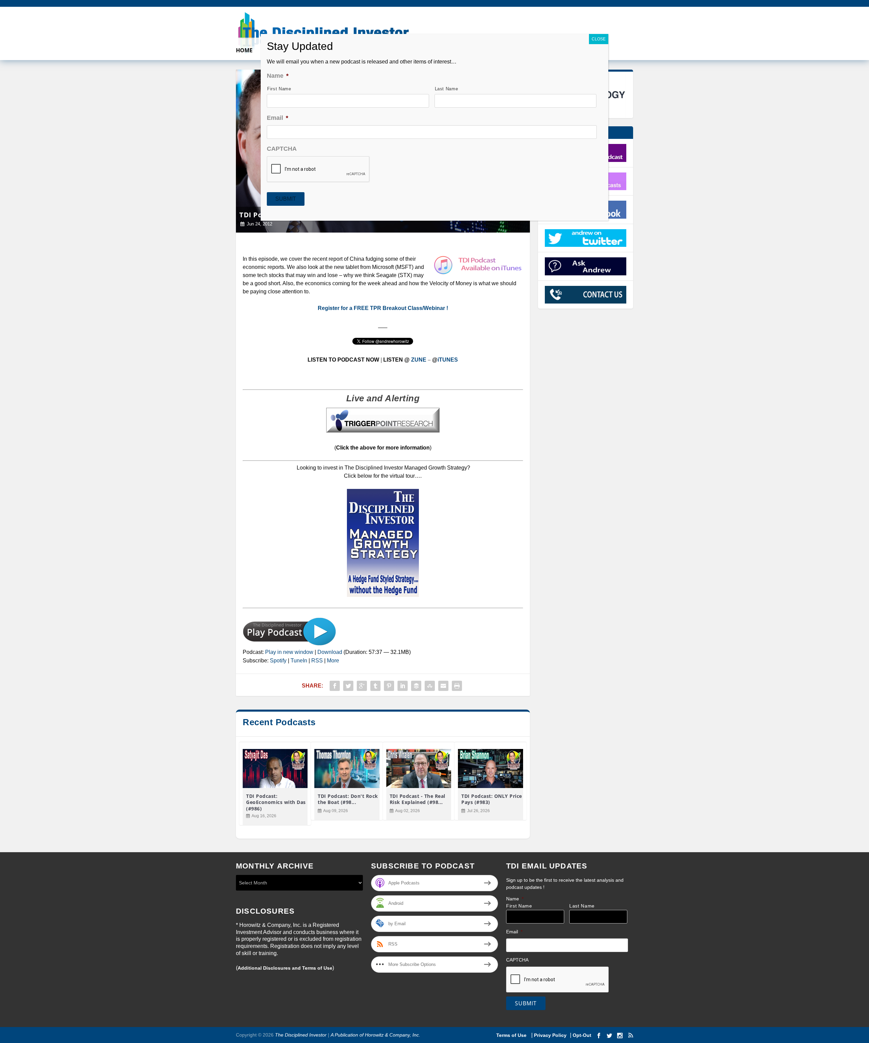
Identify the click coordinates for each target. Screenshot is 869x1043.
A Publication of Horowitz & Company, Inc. (375, 1035)
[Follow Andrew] (586, 238)
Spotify (278, 660)
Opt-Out (581, 1035)
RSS (317, 660)
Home (244, 51)
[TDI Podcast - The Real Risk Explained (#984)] (418, 768)
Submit (526, 1003)
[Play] (289, 644)
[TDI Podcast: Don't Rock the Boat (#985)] (346, 768)
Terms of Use (512, 1035)
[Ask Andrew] (586, 266)
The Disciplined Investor (300, 1035)
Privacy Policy (550, 1035)
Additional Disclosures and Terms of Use (285, 968)
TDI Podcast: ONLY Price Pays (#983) (491, 799)
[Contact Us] (586, 295)
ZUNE (418, 360)
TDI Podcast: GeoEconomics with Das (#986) (276, 802)
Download (329, 652)
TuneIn (299, 660)
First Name (519, 906)
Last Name (582, 906)
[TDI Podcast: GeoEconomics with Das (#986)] (275, 768)
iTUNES (448, 360)
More (333, 660)
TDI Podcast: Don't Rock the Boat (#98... (348, 799)
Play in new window (289, 652)
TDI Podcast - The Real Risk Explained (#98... (417, 799)
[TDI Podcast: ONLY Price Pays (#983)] (490, 768)
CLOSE (599, 39)
